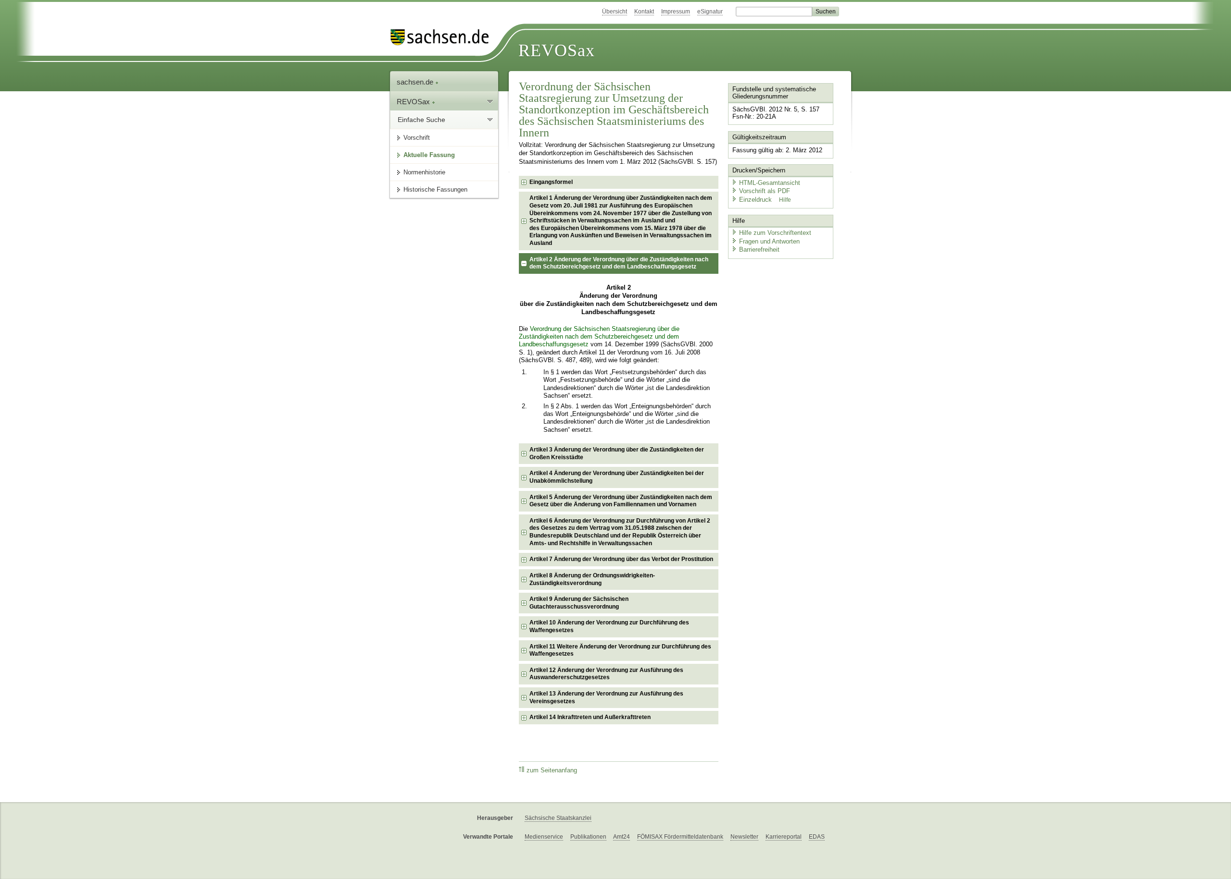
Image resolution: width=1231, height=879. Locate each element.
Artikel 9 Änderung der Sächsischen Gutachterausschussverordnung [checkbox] (578, 603)
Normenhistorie (424, 172)
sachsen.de (416, 82)
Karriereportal (784, 836)
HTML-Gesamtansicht (769, 182)
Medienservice (544, 836)
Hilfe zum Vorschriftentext (775, 232)
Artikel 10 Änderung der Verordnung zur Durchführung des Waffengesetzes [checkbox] (609, 626)
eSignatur (710, 11)
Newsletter (744, 836)
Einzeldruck (756, 199)
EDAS (817, 836)
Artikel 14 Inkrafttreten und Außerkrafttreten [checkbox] (590, 717)
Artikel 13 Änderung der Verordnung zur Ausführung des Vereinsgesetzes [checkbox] (606, 697)
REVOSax (556, 50)
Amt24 (621, 836)
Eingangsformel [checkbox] (551, 182)
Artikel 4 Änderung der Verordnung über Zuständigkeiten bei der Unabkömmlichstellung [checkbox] (616, 477)
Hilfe (785, 200)
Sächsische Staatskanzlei (558, 818)
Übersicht (614, 11)
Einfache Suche (421, 119)
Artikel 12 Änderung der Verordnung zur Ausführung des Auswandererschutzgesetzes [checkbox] (606, 674)
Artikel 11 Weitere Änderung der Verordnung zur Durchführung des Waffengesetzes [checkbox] (620, 650)
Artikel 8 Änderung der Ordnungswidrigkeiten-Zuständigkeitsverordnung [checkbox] (592, 579)
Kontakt (644, 11)
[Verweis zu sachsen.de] (443, 37)
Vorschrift (416, 137)
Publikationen (588, 836)
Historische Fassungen (435, 189)
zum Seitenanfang (552, 770)
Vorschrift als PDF (764, 191)
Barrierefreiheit (759, 249)
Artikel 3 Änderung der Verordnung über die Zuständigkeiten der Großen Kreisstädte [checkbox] (616, 453)
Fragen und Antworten (769, 241)
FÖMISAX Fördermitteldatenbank (680, 836)
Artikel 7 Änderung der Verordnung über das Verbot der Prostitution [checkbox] (621, 559)
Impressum (675, 11)
